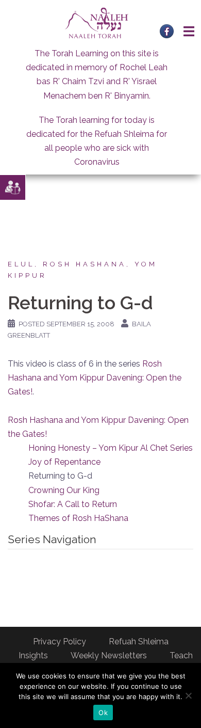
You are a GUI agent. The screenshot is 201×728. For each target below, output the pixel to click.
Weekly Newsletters (109, 655)
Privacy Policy (59, 641)
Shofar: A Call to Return (72, 504)
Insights (33, 655)
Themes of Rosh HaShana (78, 518)
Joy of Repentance (64, 462)
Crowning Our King (63, 490)
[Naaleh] (96, 22)
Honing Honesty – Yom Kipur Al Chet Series (110, 448)
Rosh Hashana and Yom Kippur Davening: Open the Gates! (94, 378)
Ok (103, 712)
